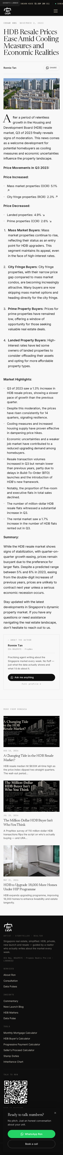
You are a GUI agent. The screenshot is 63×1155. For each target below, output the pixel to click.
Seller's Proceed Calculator (19, 1050)
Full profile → (31, 684)
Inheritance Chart (13, 1061)
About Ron (10, 974)
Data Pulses (10, 986)
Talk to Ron (11, 1074)
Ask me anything (24, 677)
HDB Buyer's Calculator (17, 1038)
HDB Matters (11, 1012)
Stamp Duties (11, 1055)
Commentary (11, 1000)
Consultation (11, 980)
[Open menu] (55, 11)
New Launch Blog (14, 1006)
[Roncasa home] (8, 11)
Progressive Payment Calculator (22, 1044)
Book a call (31, 1143)
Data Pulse (10, 1018)
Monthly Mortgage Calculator (20, 1032)
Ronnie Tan (10, 67)
